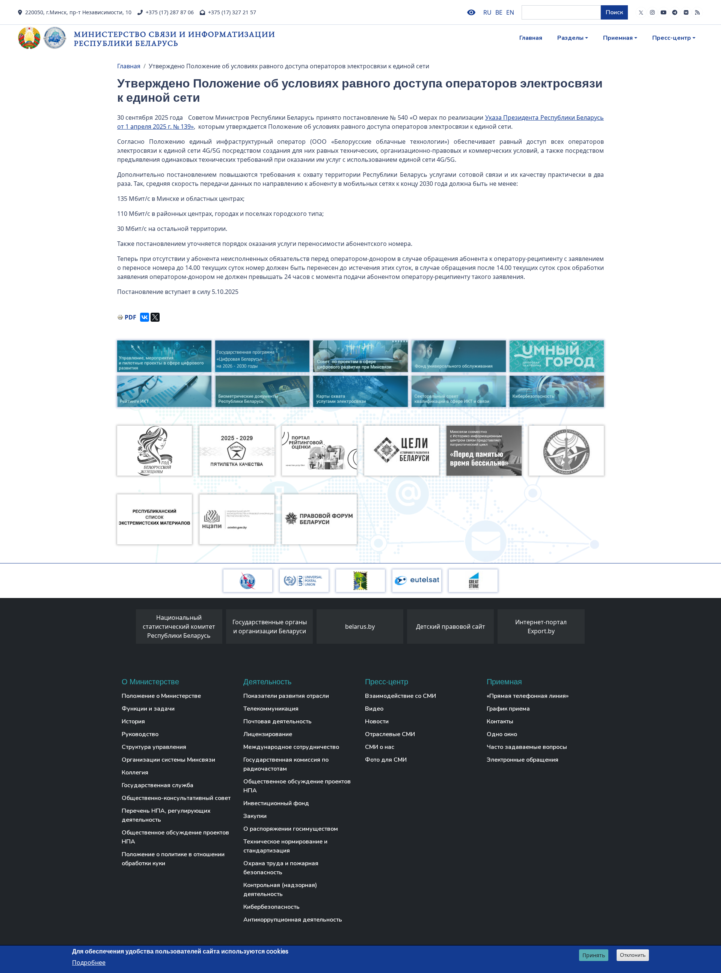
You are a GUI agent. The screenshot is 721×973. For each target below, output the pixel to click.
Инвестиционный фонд (276, 803)
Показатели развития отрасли (286, 696)
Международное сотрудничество (291, 747)
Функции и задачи (148, 709)
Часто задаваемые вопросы (527, 747)
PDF (130, 317)
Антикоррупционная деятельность (292, 920)
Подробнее (89, 962)
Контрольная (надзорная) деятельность (280, 889)
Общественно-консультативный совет (176, 798)
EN (510, 12)
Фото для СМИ (386, 760)
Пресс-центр (671, 38)
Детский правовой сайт (450, 626)
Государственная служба (157, 785)
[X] (155, 317)
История (133, 721)
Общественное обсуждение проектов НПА (175, 837)
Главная (530, 38)
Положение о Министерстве (161, 696)
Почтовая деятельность (277, 721)
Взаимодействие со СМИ (400, 696)
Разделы (570, 38)
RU (487, 12)
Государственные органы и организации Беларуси (269, 626)
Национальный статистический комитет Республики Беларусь (179, 626)
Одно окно (502, 734)
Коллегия (135, 772)
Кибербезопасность (271, 907)
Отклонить (633, 955)
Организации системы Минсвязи (168, 760)
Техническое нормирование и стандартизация (285, 846)
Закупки (255, 816)
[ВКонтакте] (144, 317)
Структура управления (154, 747)
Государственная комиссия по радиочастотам (286, 764)
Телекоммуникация (271, 709)
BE (498, 12)
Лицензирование (267, 734)
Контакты (500, 721)
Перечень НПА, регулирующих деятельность (166, 815)
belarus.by (360, 626)
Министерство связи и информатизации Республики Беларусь (174, 38)
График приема (508, 709)
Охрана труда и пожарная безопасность (280, 868)
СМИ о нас (379, 747)
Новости (377, 721)
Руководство (140, 734)
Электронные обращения (522, 760)
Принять (593, 955)
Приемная (618, 38)
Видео (374, 709)
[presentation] (128, 628)
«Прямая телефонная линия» (528, 696)
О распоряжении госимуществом (290, 829)
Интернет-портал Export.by (541, 626)
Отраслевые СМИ (390, 734)
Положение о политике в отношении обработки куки (173, 859)
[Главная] (46, 38)
